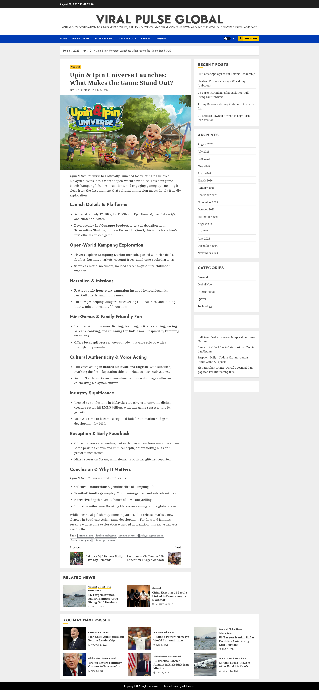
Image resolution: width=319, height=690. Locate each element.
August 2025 (205, 224)
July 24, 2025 (101, 90)
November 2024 (208, 253)
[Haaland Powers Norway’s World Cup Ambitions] (139, 638)
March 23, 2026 (230, 671)
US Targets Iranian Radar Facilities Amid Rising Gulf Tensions (103, 598)
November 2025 (208, 202)
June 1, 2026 (97, 607)
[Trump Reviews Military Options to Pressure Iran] (74, 664)
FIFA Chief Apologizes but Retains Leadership (226, 74)
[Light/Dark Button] (227, 38)
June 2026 (204, 159)
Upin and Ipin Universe (104, 540)
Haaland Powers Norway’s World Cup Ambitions (171, 638)
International (104, 38)
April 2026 (204, 173)
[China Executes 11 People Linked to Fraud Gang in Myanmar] (138, 596)
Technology (127, 38)
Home (63, 38)
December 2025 (207, 195)
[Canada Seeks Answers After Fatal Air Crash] (205, 664)
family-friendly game (106, 535)
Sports (146, 38)
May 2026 (204, 166)
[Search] (234, 38)
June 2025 (204, 238)
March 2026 (205, 180)
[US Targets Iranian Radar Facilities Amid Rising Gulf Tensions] (74, 596)
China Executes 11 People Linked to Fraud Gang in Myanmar (169, 596)
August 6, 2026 (99, 645)
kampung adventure (128, 535)
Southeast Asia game (81, 540)
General (161, 38)
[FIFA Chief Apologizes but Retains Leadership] (74, 638)
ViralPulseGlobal (81, 90)
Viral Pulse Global (159, 19)
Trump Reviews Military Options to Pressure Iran (105, 664)
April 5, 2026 (163, 673)
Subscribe (251, 38)
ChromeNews (170, 686)
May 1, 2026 (97, 671)
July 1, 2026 (162, 645)
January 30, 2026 (164, 604)
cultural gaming (85, 535)
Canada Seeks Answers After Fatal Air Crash (234, 664)
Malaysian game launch (151, 535)
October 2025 (206, 209)
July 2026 (203, 151)
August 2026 (205, 144)
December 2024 (207, 246)
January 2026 (206, 187)
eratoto (202, 386)
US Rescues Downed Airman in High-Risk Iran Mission (171, 664)
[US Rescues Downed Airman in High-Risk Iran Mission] (139, 664)
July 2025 (203, 231)
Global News (81, 38)
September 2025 (208, 217)
